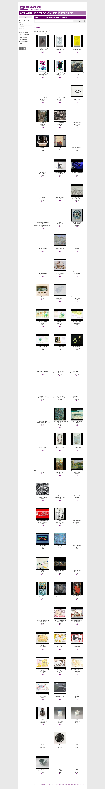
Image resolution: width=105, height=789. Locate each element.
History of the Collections (24, 34)
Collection (21, 26)
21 (65, 785)
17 (59, 785)
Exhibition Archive (23, 37)
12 (52, 785)
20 (63, 785)
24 (69, 785)
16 (57, 785)
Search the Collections (24, 32)
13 (53, 785)
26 (72, 785)
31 (80, 785)
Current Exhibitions (23, 36)
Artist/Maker (21, 22)
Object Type (21, 28)
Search (79, 21)
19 (62, 785)
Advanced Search (60, 17)
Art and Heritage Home (24, 17)
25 (71, 785)
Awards (21, 24)
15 (56, 785)
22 (66, 785)
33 (83, 785)
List (52, 33)
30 (78, 785)
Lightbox (43, 33)
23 (68, 785)
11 (50, 785)
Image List (48, 33)
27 (74, 785)
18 (60, 785)
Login (20, 43)
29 (77, 785)
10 (49, 785)
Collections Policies (23, 41)
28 (75, 785)
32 (81, 785)
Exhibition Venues (23, 39)
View (42, 52)
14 (55, 785)
